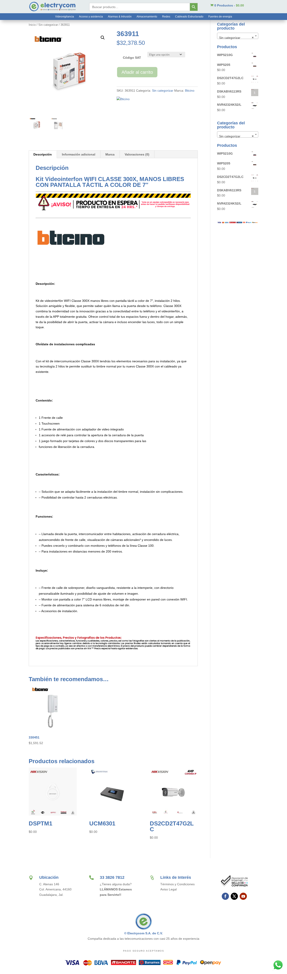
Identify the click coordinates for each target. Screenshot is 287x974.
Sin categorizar (48, 24)
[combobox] (237, 36)
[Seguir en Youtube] (243, 896)
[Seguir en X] (234, 896)
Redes (166, 16)
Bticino (189, 90)
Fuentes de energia (220, 16)
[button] (103, 38)
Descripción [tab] (42, 154)
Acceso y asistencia (91, 16)
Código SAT (132, 57)
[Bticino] (123, 99)
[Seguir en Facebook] (225, 896)
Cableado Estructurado (189, 16)
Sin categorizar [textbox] (236, 37)
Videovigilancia (64, 16)
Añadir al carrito (137, 72)
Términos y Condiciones (177, 884)
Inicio (32, 24)
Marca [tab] (110, 154)
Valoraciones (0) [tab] (137, 154)
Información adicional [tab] (78, 154)
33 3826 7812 (112, 877)
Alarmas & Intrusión (120, 16)
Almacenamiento (147, 16)
